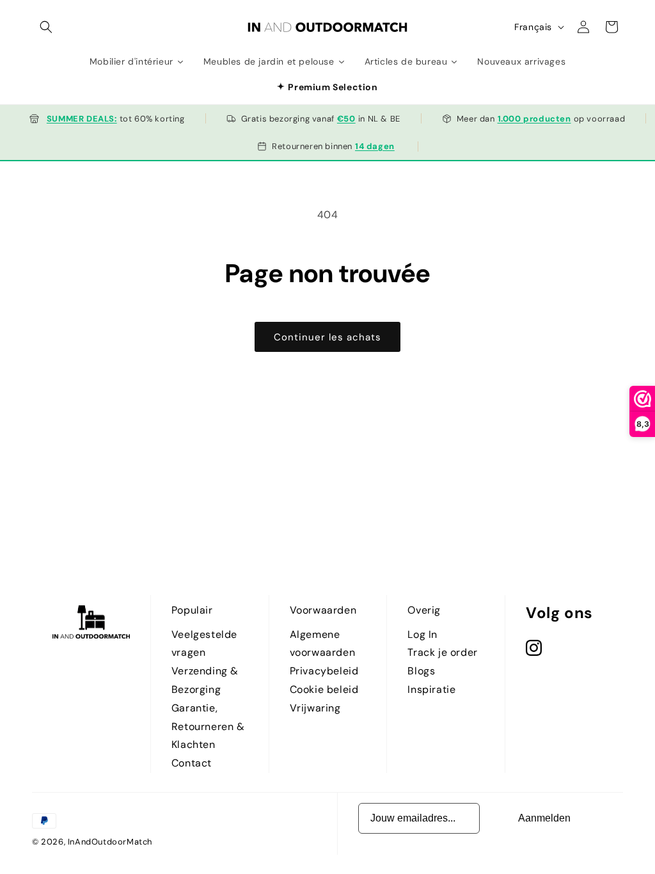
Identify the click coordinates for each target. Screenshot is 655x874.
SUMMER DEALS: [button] (82, 118)
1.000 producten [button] (534, 118)
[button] (46, 27)
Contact (191, 763)
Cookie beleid (324, 689)
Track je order (442, 652)
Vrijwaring (315, 708)
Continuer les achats (327, 337)
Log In (422, 634)
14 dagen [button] (375, 146)
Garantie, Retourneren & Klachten (208, 726)
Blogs (421, 671)
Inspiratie (431, 689)
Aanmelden (544, 818)
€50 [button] (346, 118)
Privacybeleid (324, 671)
